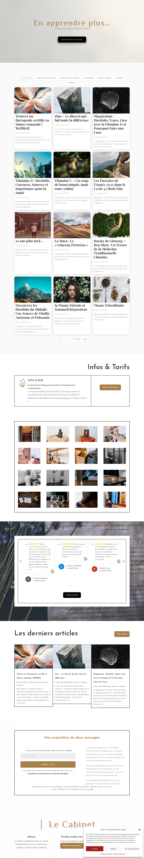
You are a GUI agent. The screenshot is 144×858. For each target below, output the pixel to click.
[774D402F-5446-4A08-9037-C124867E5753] (57, 441)
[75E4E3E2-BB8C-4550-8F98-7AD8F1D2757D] (57, 463)
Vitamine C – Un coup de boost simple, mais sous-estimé (72, 184)
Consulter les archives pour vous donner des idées (48, 773)
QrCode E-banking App (62, 398)
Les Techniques (88, 78)
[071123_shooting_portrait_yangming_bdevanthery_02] (86, 507)
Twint (76, 398)
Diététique (72, 82)
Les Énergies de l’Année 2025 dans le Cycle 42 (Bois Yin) (109, 184)
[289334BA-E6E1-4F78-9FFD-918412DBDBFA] (86, 441)
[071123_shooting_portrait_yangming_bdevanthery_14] (29, 507)
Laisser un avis (72, 595)
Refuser (113, 849)
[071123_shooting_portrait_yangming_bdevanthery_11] (86, 463)
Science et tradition (104, 78)
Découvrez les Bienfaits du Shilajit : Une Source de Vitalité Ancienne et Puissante (33, 311)
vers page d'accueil (72, 39)
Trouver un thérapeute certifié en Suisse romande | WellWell (32, 122)
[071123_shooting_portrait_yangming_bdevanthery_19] (57, 485)
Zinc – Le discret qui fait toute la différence (72, 118)
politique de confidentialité (52, 770)
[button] (139, 830)
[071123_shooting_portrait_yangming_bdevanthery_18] (115, 463)
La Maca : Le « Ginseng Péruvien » (71, 243)
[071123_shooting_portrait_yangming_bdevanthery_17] (29, 485)
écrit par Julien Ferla (23, 133)
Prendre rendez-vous (119, 854)
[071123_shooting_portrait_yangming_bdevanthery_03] (57, 507)
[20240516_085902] (29, 441)
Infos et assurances (110, 387)
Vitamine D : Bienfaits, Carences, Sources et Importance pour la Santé (33, 186)
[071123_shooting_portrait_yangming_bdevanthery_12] (115, 485)
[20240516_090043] (115, 507)
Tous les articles (27, 78)
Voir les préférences (132, 849)
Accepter (95, 849)
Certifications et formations (69, 78)
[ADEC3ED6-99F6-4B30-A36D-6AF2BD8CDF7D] (29, 463)
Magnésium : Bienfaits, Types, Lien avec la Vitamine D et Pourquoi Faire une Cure (110, 124)
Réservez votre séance (72, 846)
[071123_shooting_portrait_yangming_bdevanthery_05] (86, 485)
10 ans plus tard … (30, 241)
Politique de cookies (106, 854)
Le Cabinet (119, 78)
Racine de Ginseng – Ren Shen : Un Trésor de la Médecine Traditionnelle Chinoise (110, 249)
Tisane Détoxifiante (109, 305)
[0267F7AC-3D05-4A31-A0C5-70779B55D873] (115, 441)
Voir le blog (122, 634)
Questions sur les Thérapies (46, 78)
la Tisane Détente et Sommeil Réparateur (71, 307)
